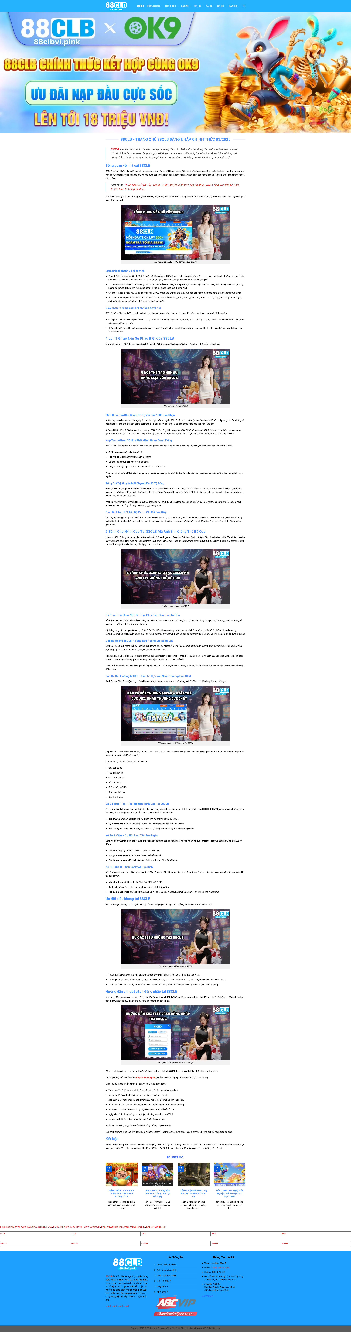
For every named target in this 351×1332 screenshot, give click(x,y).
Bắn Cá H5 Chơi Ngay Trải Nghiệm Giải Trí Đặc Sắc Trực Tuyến (229, 1193)
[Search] (244, 6)
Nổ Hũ (220, 6)
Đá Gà (209, 6)
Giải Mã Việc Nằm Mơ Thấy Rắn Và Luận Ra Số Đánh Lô (193, 1193)
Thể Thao (170, 6)
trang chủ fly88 (7, 1227)
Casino (185, 6)
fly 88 (72, 1227)
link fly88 (64, 1227)
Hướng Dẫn (153, 6)
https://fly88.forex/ (156, 1227)
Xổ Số (197, 6)
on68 (2, 1234)
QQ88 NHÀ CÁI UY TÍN (138, 185)
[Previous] (105, 1189)
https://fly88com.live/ (112, 1227)
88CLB (140, 6)
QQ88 (156, 185)
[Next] (246, 1189)
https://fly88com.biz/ (134, 1227)
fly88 (17, 1227)
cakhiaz (41, 1227)
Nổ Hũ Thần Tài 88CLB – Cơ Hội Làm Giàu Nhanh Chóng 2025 (121, 1193)
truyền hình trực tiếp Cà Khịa (186, 185)
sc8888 (3, 1243)
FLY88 (49, 1227)
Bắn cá (233, 6)
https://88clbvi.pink (221, 1267)
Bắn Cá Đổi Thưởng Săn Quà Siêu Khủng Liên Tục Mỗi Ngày (157, 1193)
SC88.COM (95, 1227)
